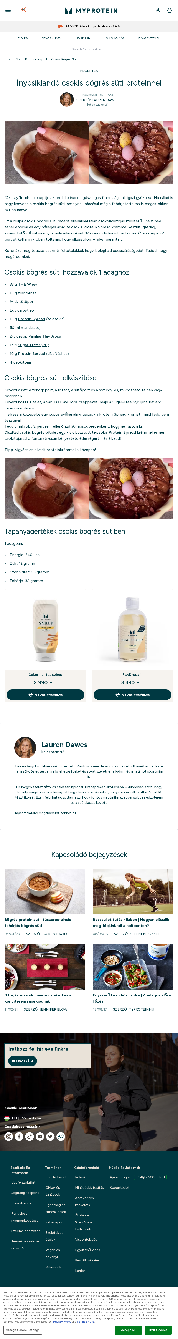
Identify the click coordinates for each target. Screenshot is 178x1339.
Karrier (80, 1271)
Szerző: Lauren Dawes (97, 100)
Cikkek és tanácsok (53, 1191)
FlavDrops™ (132, 674)
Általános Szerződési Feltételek (83, 1222)
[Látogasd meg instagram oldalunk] (8, 1136)
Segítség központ (25, 1193)
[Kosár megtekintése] (169, 10)
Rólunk (80, 1177)
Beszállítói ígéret (88, 1260)
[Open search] (24, 10)
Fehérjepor (54, 1222)
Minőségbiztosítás (89, 1187)
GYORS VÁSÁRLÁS (49, 694)
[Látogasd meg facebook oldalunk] (19, 1136)
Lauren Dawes (64, 745)
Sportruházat (56, 1177)
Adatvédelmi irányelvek (84, 1201)
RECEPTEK (89, 71)
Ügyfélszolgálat (23, 1182)
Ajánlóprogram (137, 1177)
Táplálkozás (114, 37)
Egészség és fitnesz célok (56, 1208)
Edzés (23, 37)
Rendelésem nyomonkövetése (25, 1217)
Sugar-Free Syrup (33, 345)
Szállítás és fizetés (25, 1231)
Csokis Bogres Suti (64, 59)
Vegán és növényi (53, 1253)
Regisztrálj (22, 1061)
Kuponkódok (119, 1187)
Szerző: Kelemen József (137, 934)
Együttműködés (87, 1250)
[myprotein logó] (91, 10)
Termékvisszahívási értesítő (25, 1244)
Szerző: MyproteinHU (133, 1009)
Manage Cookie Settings (23, 1330)
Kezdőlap (15, 59)
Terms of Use (85, 1321)
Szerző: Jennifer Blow (45, 1009)
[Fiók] (158, 10)
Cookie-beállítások (21, 1108)
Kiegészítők (51, 37)
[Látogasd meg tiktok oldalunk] (29, 1136)
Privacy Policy (62, 1321)
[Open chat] (60, 1136)
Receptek (82, 37)
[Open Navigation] (8, 10)
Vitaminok (53, 1267)
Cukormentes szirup (45, 674)
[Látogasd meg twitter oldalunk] (50, 1136)
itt (74, 813)
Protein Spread (31, 319)
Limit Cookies (158, 1330)
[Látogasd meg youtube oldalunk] (40, 1136)
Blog (28, 59)
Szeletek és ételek (54, 1236)
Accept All (128, 1330)
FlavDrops (52, 336)
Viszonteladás (86, 1239)
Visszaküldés (21, 1203)
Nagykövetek (149, 37)
